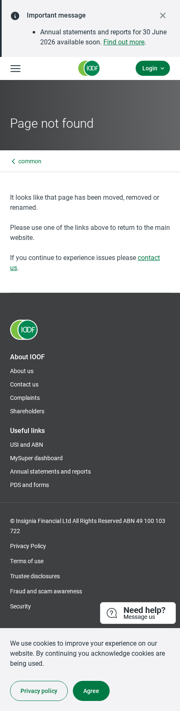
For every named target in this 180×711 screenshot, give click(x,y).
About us (21, 371)
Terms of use (27, 561)
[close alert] (162, 15)
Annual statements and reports (50, 471)
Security (20, 606)
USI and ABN (26, 444)
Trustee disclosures (35, 576)
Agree (91, 691)
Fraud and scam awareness (46, 591)
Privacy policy (39, 691)
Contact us (24, 384)
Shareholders (27, 411)
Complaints (25, 398)
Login (149, 68)
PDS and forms (29, 485)
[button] (138, 613)
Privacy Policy (28, 546)
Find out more (123, 41)
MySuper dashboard (36, 458)
